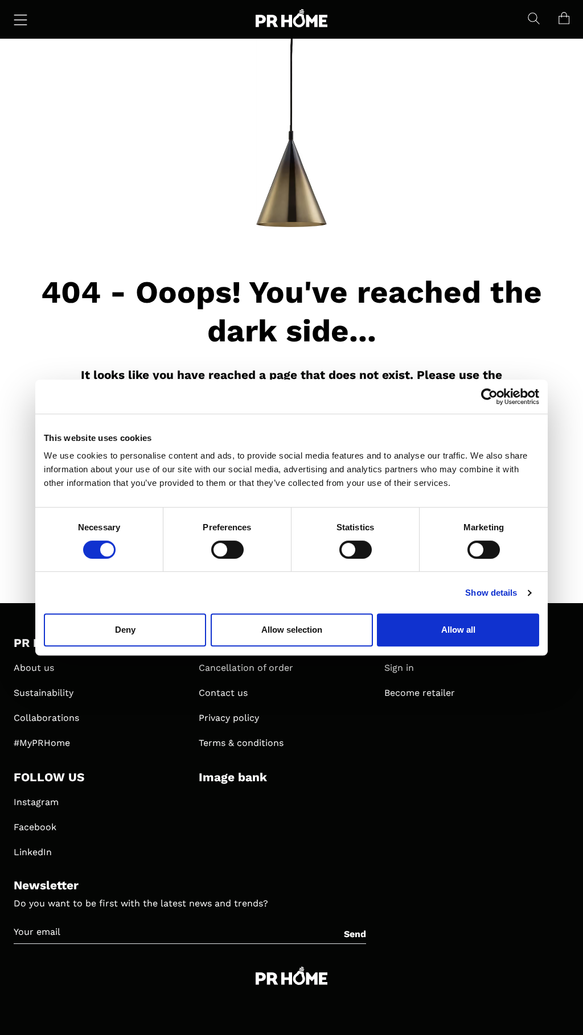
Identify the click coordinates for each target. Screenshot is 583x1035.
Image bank (233, 777)
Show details (491, 592)
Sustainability (43, 692)
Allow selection (291, 629)
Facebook (35, 827)
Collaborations (46, 717)
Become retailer (419, 692)
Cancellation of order (246, 667)
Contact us (223, 692)
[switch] (227, 550)
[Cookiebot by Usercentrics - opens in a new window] (489, 396)
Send (355, 934)
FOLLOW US (49, 777)
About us (34, 667)
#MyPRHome (42, 742)
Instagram (36, 802)
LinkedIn (33, 852)
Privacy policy (229, 717)
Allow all (458, 629)
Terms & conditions (241, 742)
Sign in (399, 667)
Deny (125, 629)
